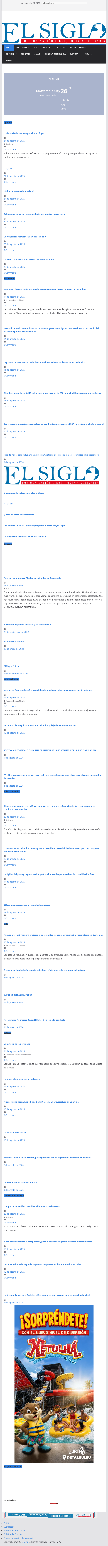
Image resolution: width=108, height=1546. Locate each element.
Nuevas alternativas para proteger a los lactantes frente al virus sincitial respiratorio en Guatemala (54, 935)
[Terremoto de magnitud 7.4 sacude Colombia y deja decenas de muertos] (54, 720)
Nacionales (21, 47)
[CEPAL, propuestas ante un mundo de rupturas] (54, 895)
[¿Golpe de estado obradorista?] (54, 186)
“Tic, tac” (8, 168)
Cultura (74, 54)
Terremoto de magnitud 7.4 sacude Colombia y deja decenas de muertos (40, 725)
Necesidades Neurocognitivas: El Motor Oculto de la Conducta (34, 1019)
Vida (87, 54)
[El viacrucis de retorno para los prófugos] (54, 128)
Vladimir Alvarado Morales (15, 300)
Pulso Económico (43, 47)
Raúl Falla (9, 144)
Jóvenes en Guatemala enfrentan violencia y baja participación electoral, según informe (48, 690)
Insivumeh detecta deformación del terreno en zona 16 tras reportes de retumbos (45, 289)
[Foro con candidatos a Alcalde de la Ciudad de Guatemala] (54, 560)
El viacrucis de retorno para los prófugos (24, 133)
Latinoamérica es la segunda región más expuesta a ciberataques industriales (42, 1264)
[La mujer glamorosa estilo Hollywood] (54, 1074)
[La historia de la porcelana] (54, 1038)
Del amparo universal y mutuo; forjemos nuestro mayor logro (34, 214)
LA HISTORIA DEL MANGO (16, 1132)
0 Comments (10, 149)
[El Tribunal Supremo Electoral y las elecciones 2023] (54, 616)
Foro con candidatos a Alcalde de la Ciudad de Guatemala (32, 578)
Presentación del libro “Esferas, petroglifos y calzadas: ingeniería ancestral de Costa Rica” (48, 1157)
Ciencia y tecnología (55, 54)
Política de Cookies (13, 1534)
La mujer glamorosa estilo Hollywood (22, 1079)
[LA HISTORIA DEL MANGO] (54, 1123)
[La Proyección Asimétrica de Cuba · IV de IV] (54, 231)
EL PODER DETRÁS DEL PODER (18, 995)
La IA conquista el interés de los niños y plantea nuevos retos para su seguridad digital (47, 1295)
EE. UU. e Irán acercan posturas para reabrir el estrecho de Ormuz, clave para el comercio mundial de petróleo (52, 777)
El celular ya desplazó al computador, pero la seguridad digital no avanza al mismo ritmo (48, 1241)
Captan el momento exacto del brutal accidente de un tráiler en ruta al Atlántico (44, 362)
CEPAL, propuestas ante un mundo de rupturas (27, 905)
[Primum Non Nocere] (54, 636)
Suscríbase (9, 1526)
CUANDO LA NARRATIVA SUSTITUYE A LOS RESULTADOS (30, 259)
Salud (37, 54)
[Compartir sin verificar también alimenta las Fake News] (54, 1201)
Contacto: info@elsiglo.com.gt (18, 1538)
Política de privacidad (14, 1530)
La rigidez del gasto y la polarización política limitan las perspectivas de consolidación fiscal (49, 874)
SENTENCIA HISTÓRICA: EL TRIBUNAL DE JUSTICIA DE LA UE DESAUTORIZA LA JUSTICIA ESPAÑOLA (50, 750)
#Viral (9, 60)
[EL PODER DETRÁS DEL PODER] (54, 985)
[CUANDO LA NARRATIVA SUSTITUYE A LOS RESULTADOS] (54, 254)
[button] (28, 48)
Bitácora (61, 47)
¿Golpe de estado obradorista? (19, 191)
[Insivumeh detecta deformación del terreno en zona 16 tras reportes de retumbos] (54, 284)
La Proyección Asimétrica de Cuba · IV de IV (25, 236)
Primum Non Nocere (14, 641)
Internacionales (78, 47)
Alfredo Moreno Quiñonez (15, 946)
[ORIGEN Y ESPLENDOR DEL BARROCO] (54, 1173)
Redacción (9, 589)
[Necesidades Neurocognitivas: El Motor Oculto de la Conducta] (54, 1010)
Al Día (6, 1522)
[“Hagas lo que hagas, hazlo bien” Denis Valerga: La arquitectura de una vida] (54, 1096)
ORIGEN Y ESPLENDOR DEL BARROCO (21, 1182)
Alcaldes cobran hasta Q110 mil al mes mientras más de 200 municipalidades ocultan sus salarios (52, 393)
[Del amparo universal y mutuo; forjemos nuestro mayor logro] (54, 208)
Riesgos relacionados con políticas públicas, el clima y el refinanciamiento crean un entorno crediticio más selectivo (49, 808)
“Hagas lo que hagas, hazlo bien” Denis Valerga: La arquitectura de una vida (41, 1101)
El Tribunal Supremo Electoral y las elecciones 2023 (29, 624)
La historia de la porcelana (17, 1043)
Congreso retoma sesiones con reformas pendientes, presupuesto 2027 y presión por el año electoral (54, 424)
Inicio (8, 47)
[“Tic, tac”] (54, 163)
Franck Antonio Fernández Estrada (18, 1055)
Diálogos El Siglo (11, 666)
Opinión (10, 54)
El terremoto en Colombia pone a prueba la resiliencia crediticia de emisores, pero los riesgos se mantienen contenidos (51, 850)
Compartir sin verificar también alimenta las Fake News (32, 1206)
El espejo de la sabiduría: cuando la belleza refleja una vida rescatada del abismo (44, 970)
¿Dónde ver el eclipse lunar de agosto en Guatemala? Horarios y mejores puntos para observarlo (51, 454)
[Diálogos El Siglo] (54, 657)
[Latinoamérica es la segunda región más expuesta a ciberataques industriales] (54, 1259)
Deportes (25, 54)
